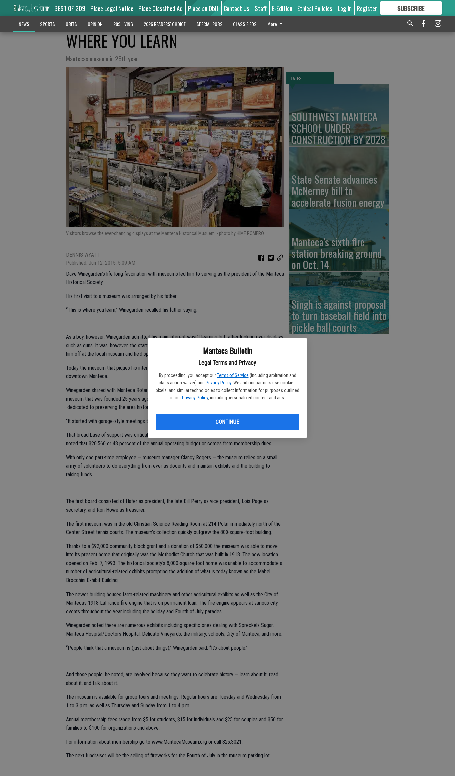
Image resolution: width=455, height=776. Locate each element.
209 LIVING (123, 23)
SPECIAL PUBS (209, 23)
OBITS (71, 23)
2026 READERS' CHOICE (165, 23)
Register (367, 8)
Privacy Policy (218, 382)
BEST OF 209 (69, 8)
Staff (261, 8)
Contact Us (236, 8)
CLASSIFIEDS (245, 23)
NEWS (24, 23)
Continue (227, 422)
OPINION (95, 23)
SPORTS (47, 23)
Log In (345, 8)
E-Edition (282, 8)
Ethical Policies (314, 8)
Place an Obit (203, 8)
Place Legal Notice (111, 8)
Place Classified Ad (160, 8)
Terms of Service (233, 375)
